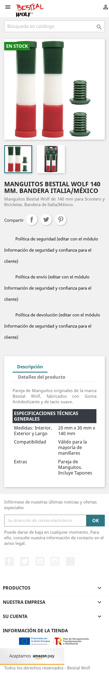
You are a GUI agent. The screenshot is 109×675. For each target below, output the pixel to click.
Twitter (24, 561)
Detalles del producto (41, 377)
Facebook (9, 561)
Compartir (31, 219)
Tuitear (46, 219)
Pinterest (60, 219)
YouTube (39, 561)
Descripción (30, 367)
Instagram (55, 561)
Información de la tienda (35, 631)
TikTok (70, 561)
